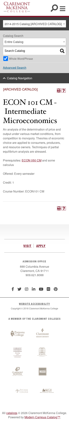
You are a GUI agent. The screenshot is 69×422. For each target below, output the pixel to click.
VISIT (27, 246)
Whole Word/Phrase (21, 58)
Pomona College (18, 334)
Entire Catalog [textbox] (14, 42)
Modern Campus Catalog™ (42, 417)
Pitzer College (22, 391)
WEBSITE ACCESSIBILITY (34, 303)
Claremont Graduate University (42, 334)
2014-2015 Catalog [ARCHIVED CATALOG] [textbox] (33, 24)
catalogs (11, 413)
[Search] (62, 51)
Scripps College (42, 353)
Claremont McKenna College (17, 7)
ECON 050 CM (31, 160)
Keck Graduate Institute (47, 391)
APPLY (41, 246)
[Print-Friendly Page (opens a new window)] (59, 90)
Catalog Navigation (19, 78)
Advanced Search (14, 67)
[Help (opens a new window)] (64, 90)
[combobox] (34, 23)
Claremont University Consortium (18, 353)
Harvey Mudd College (42, 372)
